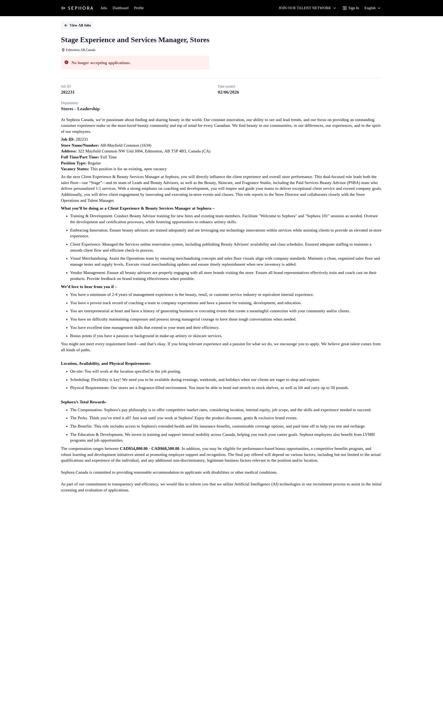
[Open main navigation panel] (63, 8)
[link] (80, 8)
